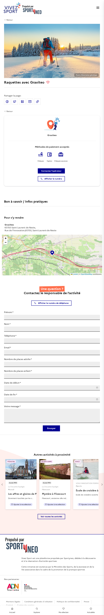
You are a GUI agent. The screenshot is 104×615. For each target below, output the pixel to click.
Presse (86, 602)
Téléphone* (10, 336)
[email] (30, 101)
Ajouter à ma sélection (22, 504)
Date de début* (12, 383)
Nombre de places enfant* (18, 371)
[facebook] (7, 101)
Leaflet (75, 274)
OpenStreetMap (86, 274)
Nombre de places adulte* (18, 359)
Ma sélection (64, 612)
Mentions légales (13, 602)
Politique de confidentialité (68, 602)
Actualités (91, 612)
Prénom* (8, 312)
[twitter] (15, 101)
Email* (7, 347)
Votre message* (12, 406)
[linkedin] (22, 101)
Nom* (7, 324)
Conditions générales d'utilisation (38, 602)
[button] (52, 252)
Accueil (12, 612)
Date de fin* (10, 394)
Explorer (37, 612)
